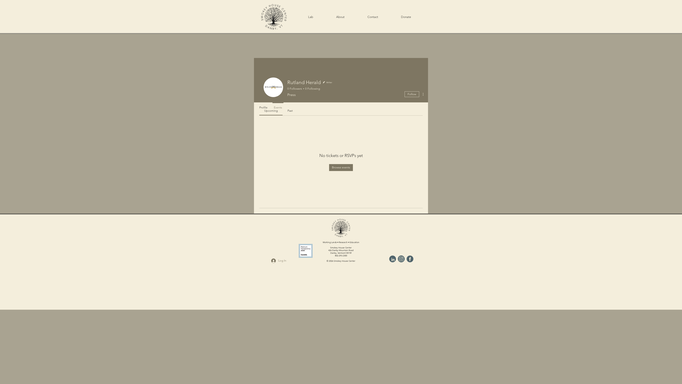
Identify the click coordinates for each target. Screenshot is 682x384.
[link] (290, 110)
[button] (311, 16)
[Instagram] (401, 258)
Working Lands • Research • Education (341, 242)
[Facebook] (410, 258)
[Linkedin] (392, 258)
